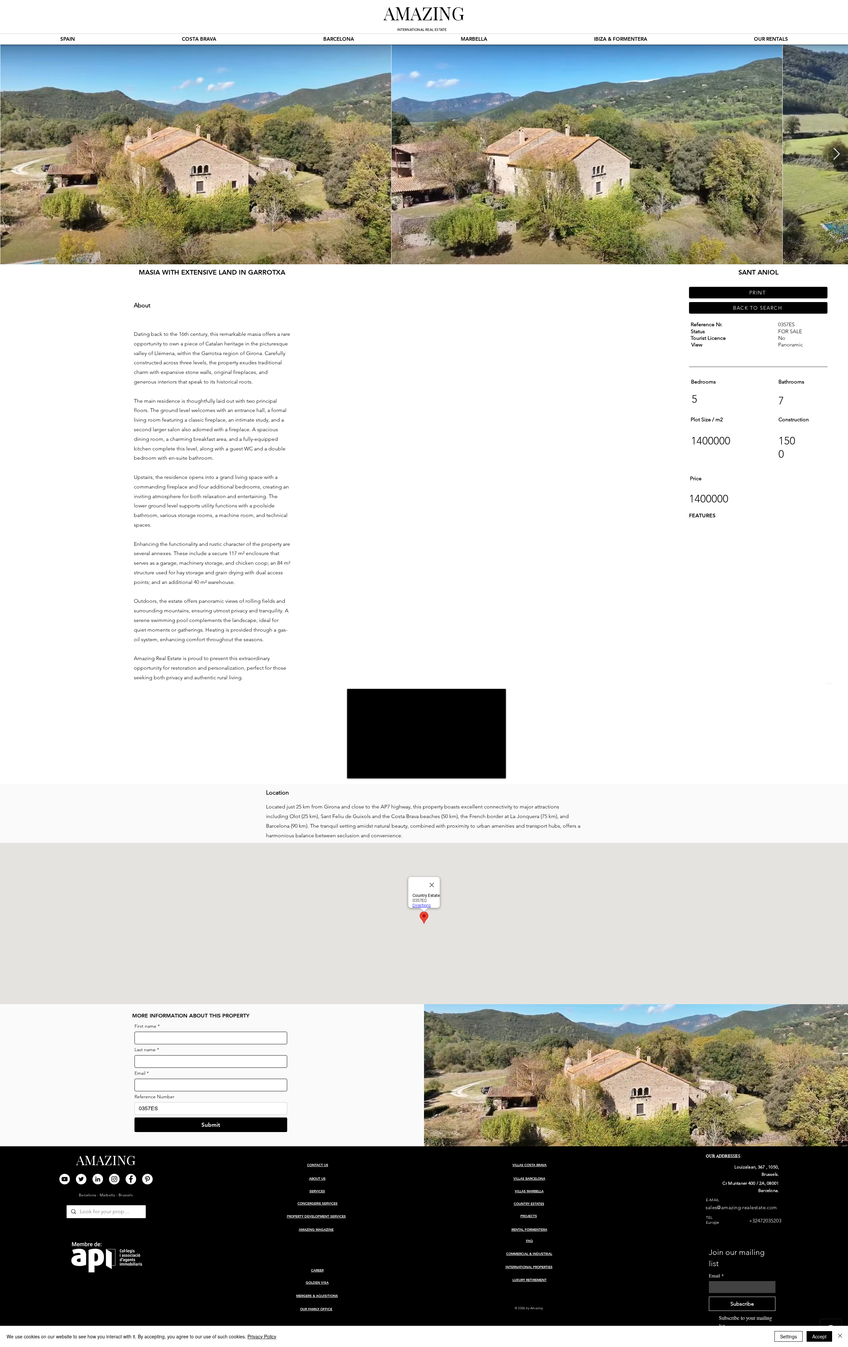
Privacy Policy (261, 1336)
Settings (788, 1336)
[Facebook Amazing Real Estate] (131, 1179)
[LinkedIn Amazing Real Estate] (97, 1179)
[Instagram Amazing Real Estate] (114, 1179)
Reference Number (154, 1097)
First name (147, 1026)
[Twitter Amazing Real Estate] (81, 1179)
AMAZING (424, 12)
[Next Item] (836, 154)
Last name (146, 1050)
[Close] (840, 1336)
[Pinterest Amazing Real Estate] (147, 1179)
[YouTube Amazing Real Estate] (64, 1179)
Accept (819, 1336)
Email (141, 1073)
